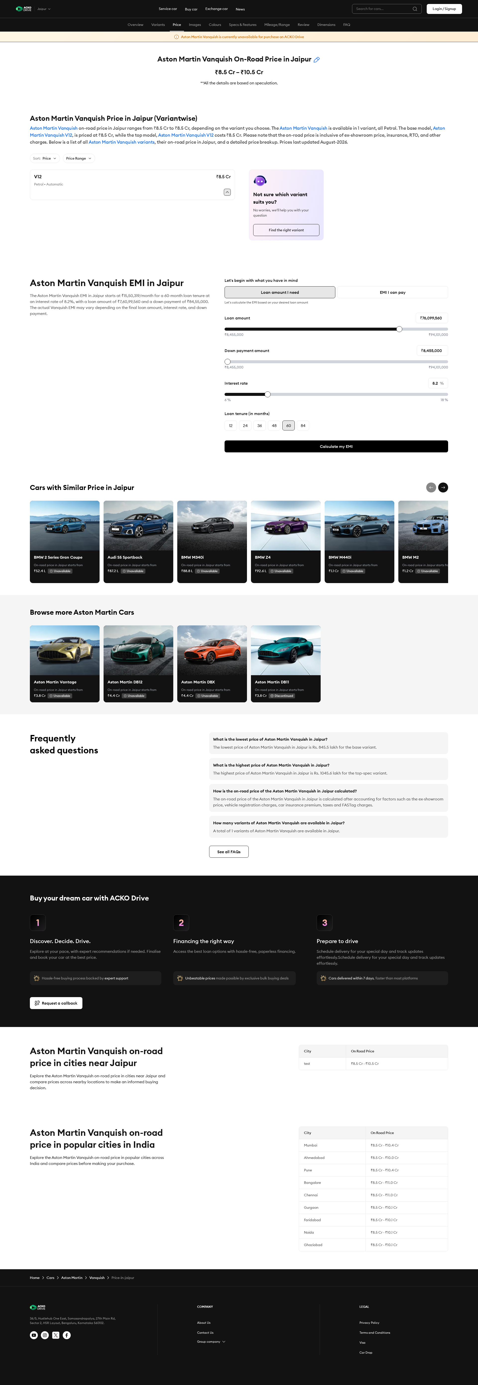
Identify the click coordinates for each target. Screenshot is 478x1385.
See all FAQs (228, 851)
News (240, 9)
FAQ (346, 24)
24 (245, 425)
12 (231, 425)
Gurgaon (311, 1207)
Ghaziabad (313, 1245)
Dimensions (326, 24)
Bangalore (312, 1182)
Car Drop (365, 1352)
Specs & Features (242, 24)
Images (195, 24)
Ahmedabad (314, 1157)
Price (177, 24)
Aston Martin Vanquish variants (122, 142)
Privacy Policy (369, 1323)
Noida (309, 1232)
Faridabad (312, 1220)
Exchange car (216, 8)
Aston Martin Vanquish (54, 128)
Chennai (311, 1195)
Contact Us (205, 1332)
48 (274, 425)
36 (259, 425)
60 (288, 425)
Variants (158, 24)
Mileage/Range (277, 24)
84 (303, 425)
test (307, 1063)
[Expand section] (223, 1341)
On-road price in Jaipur (50, 565)
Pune (308, 1170)
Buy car (191, 9)
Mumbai (310, 1145)
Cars (50, 1277)
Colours (215, 24)
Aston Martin (71, 1277)
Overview (135, 24)
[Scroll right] (443, 487)
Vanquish (97, 1277)
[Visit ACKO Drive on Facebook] (67, 1335)
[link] (65, 525)
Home (35, 1277)
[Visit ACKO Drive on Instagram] (45, 1335)
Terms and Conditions (374, 1332)
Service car (168, 8)
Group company (208, 1341)
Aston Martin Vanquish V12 (186, 135)
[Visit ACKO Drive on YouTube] (34, 1335)
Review (303, 24)
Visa (362, 1342)
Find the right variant (286, 230)
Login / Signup (444, 8)
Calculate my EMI (336, 446)
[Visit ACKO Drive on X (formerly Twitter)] (56, 1335)
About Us (203, 1323)
